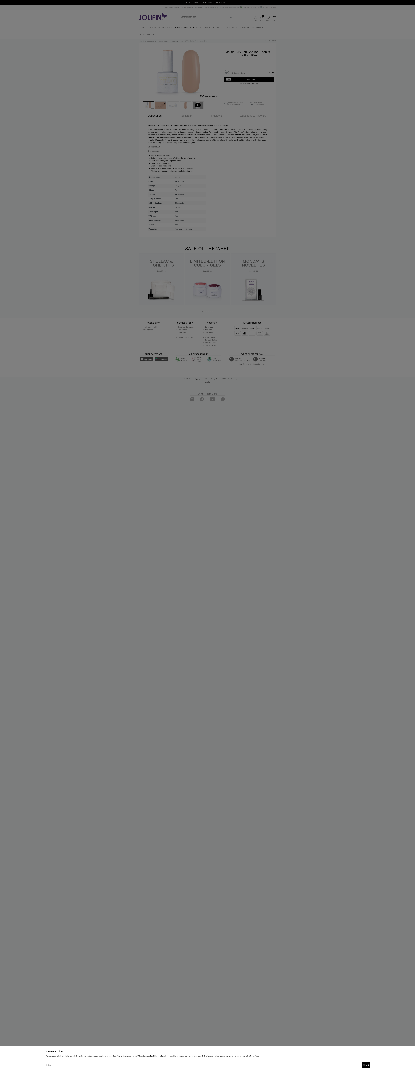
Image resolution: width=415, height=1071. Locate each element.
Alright (366, 1065)
